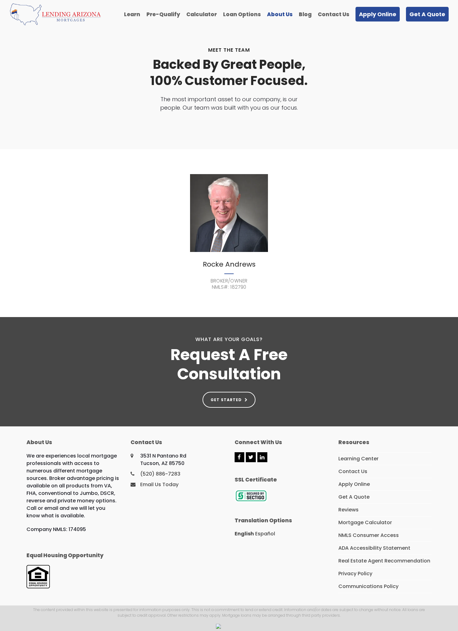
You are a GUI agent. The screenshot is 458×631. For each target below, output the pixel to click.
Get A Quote (354, 497)
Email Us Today (159, 484)
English (244, 533)
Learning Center (358, 458)
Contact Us (352, 471)
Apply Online (354, 484)
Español (265, 533)
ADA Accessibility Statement (374, 548)
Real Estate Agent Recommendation (384, 560)
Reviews (348, 509)
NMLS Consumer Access (368, 535)
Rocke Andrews (229, 264)
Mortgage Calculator (365, 522)
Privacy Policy (355, 573)
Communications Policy (368, 586)
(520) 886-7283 (160, 473)
